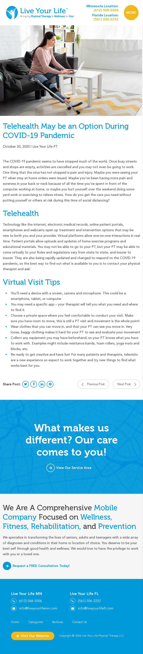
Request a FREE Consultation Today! (41, 566)
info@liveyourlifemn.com (38, 608)
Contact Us (79, 622)
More (131, 12)
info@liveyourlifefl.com (96, 608)
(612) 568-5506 (106, 10)
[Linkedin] (42, 384)
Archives (57, 622)
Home (15, 622)
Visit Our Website (35, 636)
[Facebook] (33, 384)
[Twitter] (25, 384)
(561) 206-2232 (106, 19)
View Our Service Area (73, 468)
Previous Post (96, 384)
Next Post (124, 384)
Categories (35, 622)
